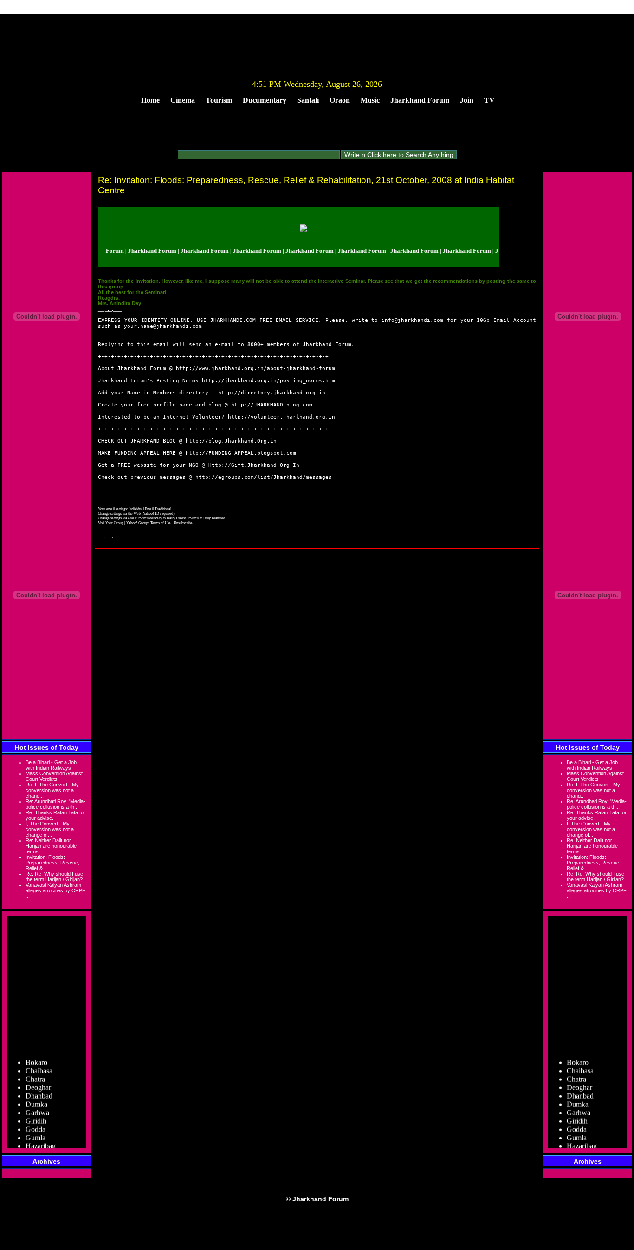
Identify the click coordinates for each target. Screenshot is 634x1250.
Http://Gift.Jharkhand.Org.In (253, 465)
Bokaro (36, 1056)
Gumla (35, 1131)
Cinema (182, 100)
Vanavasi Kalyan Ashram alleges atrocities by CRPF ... (55, 890)
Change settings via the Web (119, 513)
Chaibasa (39, 1064)
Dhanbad (39, 1089)
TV (489, 100)
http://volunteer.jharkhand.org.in (281, 417)
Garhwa (37, 1106)
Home (150, 100)
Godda (35, 1122)
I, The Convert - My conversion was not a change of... (50, 829)
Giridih (36, 1114)
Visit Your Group (111, 522)
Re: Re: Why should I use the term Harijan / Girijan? (54, 876)
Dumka (36, 1097)
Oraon (340, 100)
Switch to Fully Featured (206, 518)
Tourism (219, 100)
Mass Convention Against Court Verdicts (54, 776)
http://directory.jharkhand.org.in (271, 393)
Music (370, 100)
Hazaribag (41, 1139)
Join (466, 100)
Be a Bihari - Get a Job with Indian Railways (51, 765)
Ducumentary (264, 100)
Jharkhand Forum (419, 100)
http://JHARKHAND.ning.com (271, 405)
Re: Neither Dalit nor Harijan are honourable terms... (51, 846)
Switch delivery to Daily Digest (162, 518)
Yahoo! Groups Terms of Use (149, 522)
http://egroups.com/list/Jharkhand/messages (263, 477)
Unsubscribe (183, 522)
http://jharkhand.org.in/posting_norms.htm (268, 381)
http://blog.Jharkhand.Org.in (231, 441)
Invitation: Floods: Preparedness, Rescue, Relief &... (52, 862)
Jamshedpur (43, 1148)
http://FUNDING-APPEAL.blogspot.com (241, 453)
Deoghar (38, 1081)
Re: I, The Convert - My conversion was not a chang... (52, 790)
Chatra (35, 1072)
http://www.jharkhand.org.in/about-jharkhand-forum (255, 369)
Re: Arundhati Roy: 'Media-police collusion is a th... (55, 804)
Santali (308, 100)
